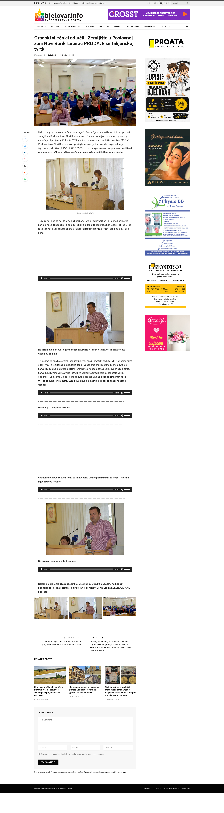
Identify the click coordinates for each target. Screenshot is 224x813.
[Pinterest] (25, 159)
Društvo (104, 26)
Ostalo (164, 26)
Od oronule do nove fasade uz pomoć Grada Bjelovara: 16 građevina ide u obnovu (84, 690)
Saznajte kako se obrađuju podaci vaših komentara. (104, 772)
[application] (85, 278)
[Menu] (187, 26)
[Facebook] (25, 139)
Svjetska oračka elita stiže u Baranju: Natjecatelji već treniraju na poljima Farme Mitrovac (78, 3)
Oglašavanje (185, 788)
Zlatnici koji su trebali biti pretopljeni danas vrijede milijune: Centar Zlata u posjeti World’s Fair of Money (120, 691)
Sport (117, 26)
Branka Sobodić (68, 55)
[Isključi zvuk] (121, 278)
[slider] (127, 278)
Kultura (90, 26)
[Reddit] (25, 172)
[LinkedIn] (25, 152)
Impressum (157, 788)
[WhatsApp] (25, 178)
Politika (55, 26)
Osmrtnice (149, 26)
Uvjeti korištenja (170, 788)
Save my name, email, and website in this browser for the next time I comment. (73, 754)
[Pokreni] (41, 278)
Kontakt (147, 788)
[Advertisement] (85, 256)
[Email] (25, 165)
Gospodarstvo (72, 26)
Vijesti (40, 26)
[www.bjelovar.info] (58, 14)
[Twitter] (25, 145)
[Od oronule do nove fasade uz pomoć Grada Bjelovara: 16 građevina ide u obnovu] (85, 675)
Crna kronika (132, 26)
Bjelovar (52, 55)
